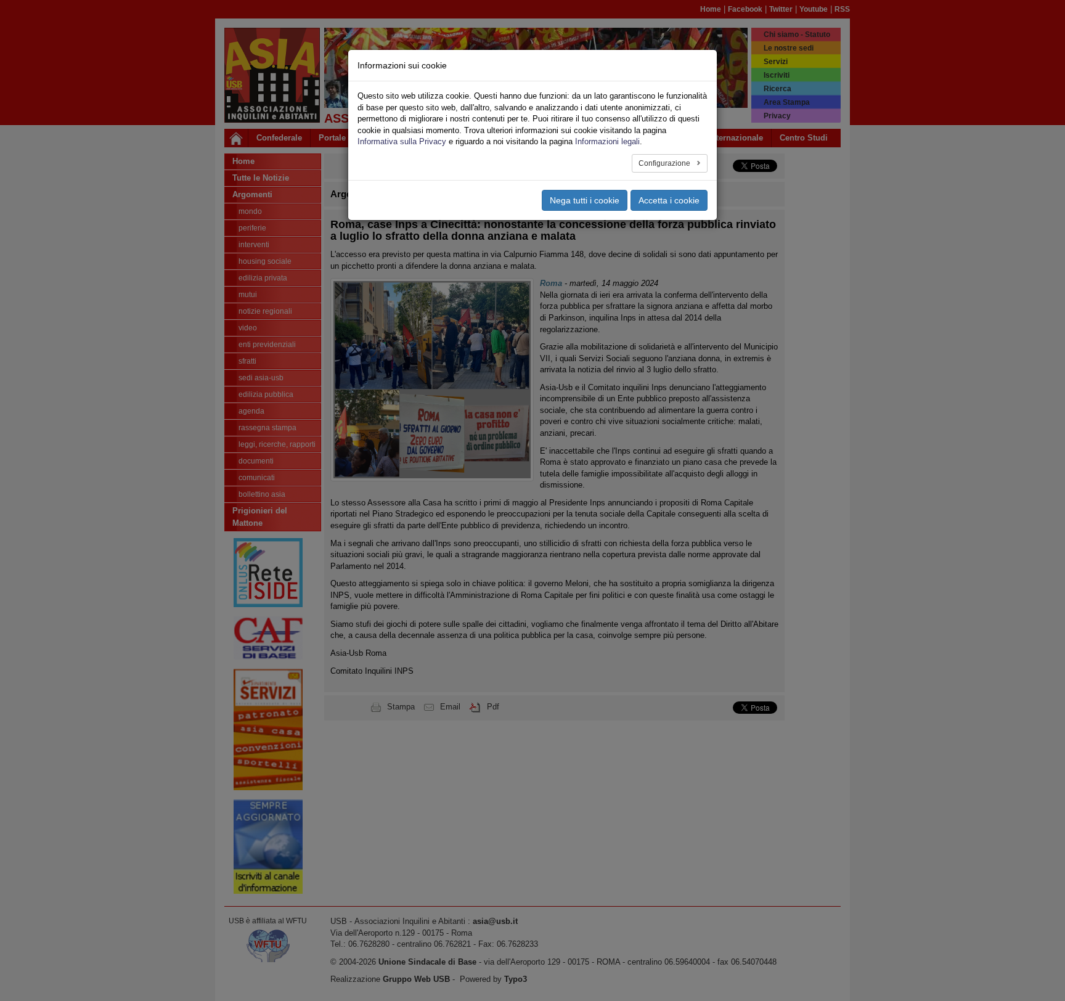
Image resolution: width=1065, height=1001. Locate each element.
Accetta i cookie (669, 200)
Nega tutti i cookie (584, 200)
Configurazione (665, 163)
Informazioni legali (607, 141)
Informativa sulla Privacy (401, 141)
